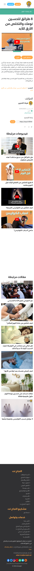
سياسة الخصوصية (19, 563)
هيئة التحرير (23, 103)
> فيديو (28, 493)
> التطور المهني (25, 485)
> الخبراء (27, 499)
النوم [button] (17, 57)
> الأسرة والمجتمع (24, 491)
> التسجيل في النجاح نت (23, 529)
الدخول (18, 4)
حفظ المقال (27, 113)
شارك (12, 122)
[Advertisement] (17, 254)
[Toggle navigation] (5, 4)
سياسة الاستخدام (11, 563)
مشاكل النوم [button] (27, 57)
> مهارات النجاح (25, 477)
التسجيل (10, 4)
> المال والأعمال (25, 480)
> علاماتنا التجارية (25, 534)
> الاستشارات (26, 496)
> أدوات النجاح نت (25, 504)
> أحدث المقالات (25, 475)
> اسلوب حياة (26, 483)
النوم (29, 111)
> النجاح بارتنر (26, 523)
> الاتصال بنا (26, 537)
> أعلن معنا (27, 521)
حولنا (26, 563)
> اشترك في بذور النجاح (23, 526)
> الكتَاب (28, 501)
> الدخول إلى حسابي (24, 531)
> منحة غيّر (27, 512)
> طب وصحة (26, 488)
